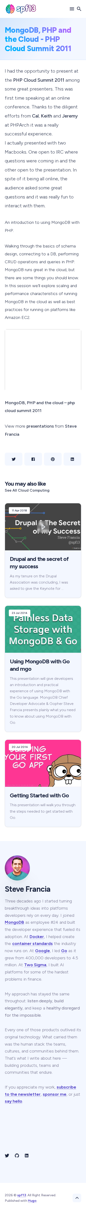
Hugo (32, 1201)
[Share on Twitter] (13, 459)
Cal (35, 116)
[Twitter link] (7, 1155)
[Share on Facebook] (33, 459)
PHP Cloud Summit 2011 (38, 80)
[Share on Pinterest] (53, 459)
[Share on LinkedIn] (72, 459)
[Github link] (17, 1155)
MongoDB (14, 922)
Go (64, 950)
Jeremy (70, 116)
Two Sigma (35, 964)
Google (42, 950)
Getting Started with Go (39, 795)
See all (27, 490)
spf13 (21, 1195)
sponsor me (54, 1094)
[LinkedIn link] (26, 1155)
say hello (13, 1101)
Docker (37, 936)
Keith (46, 116)
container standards (32, 943)
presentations (40, 426)
